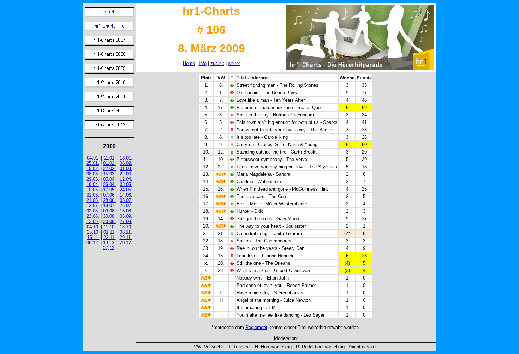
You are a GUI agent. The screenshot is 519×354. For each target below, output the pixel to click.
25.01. (92, 163)
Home (189, 63)
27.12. (109, 248)
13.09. (92, 221)
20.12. (126, 242)
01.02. (109, 163)
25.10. (93, 232)
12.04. (126, 179)
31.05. (92, 195)
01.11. (109, 232)
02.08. (92, 211)
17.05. (109, 189)
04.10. (93, 226)
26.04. (109, 184)
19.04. (92, 184)
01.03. (126, 168)
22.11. (109, 237)
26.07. (126, 205)
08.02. (126, 163)
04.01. (93, 158)
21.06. (92, 200)
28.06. (109, 200)
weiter (234, 63)
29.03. (92, 179)
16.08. (126, 211)
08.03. (92, 173)
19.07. (109, 205)
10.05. (92, 189)
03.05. (126, 184)
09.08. (109, 211)
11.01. (109, 158)
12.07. (92, 205)
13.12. (109, 242)
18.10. (126, 226)
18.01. (126, 158)
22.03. (126, 173)
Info (203, 63)
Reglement (256, 327)
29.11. (126, 237)
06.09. (126, 216)
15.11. (93, 237)
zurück (217, 63)
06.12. (92, 242)
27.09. (126, 221)
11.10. (109, 226)
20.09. (109, 221)
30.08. (109, 216)
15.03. (109, 173)
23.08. (92, 216)
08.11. (126, 232)
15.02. (92, 168)
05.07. (126, 200)
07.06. (109, 195)
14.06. (126, 195)
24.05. (126, 189)
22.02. (109, 168)
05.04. (109, 179)
